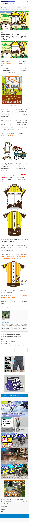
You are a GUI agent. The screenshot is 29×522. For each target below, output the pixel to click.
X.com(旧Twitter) (4, 506)
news (4, 449)
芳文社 (24, 345)
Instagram (3, 509)
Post (2, 339)
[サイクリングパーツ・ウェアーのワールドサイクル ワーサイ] (8, 5)
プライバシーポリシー (5, 503)
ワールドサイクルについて (6, 501)
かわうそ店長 (14, 345)
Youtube (2, 508)
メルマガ (4, 465)
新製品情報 (5, 402)
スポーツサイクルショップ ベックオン (21, 502)
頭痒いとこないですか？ (6, 12)
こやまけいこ (19, 345)
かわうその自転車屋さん (7, 345)
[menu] (27, 2)
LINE (2, 511)
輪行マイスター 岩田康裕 (10, 341)
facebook (3, 504)
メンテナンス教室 (6, 418)
